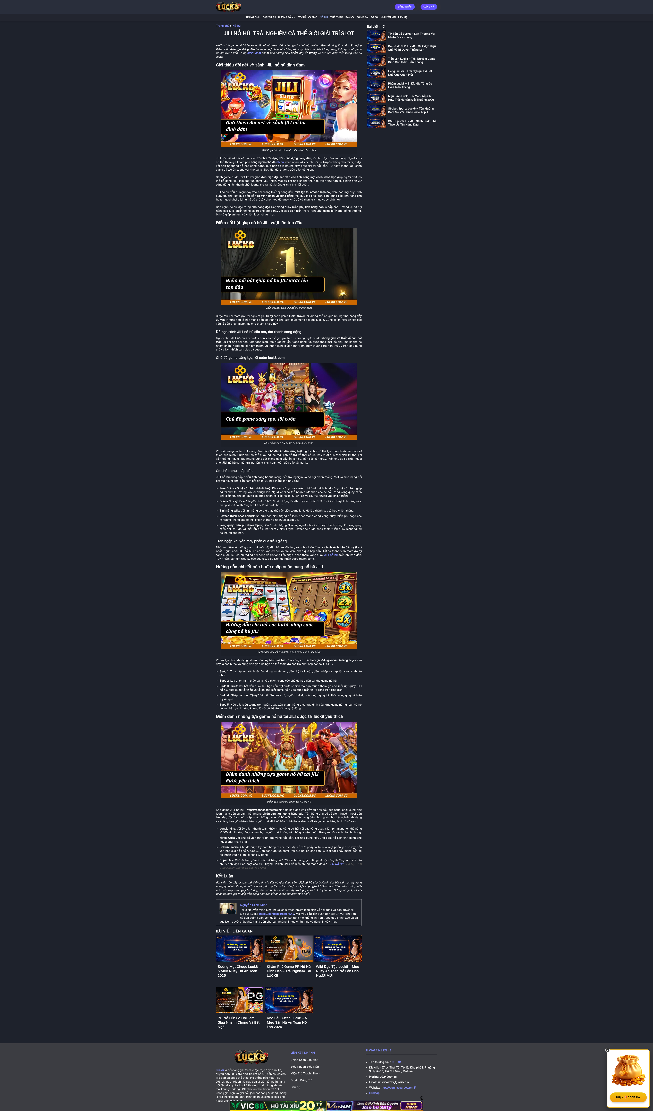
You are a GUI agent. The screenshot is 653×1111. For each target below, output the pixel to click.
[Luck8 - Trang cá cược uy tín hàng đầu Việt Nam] (237, 7)
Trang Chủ (253, 17)
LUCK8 (396, 1062)
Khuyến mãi (388, 17)
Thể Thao (336, 17)
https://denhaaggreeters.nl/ (398, 1087)
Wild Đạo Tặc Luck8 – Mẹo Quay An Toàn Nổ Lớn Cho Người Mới (337, 971)
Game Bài (362, 17)
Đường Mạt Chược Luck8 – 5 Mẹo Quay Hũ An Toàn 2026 (239, 971)
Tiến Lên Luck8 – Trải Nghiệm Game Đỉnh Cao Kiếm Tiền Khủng (411, 60)
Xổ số (302, 17)
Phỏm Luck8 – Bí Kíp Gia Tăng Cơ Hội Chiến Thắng (410, 85)
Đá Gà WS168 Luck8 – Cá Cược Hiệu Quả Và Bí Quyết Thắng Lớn (412, 47)
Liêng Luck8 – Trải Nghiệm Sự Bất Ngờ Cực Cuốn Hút (410, 72)
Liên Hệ (402, 17)
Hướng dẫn (286, 17)
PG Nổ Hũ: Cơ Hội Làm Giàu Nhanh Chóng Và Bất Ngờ (238, 1022)
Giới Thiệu (269, 17)
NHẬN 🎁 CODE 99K (628, 1097)
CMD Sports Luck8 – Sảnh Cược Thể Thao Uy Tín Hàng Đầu (412, 122)
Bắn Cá (350, 17)
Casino (312, 17)
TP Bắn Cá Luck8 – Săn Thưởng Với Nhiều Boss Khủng (411, 35)
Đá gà (375, 17)
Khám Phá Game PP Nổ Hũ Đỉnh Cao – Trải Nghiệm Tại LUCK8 (289, 971)
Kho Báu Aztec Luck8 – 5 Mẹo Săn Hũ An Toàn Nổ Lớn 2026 (287, 1022)
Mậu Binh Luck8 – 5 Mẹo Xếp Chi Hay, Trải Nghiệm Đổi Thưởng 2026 (411, 97)
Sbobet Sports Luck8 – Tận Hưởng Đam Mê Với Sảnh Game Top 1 (411, 110)
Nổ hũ (324, 17)
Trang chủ (222, 25)
